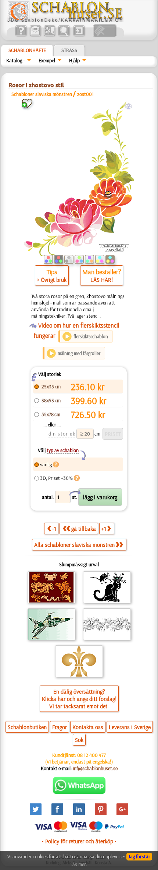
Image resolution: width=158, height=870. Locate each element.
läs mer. (79, 864)
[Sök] (64, 35)
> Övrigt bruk (52, 279)
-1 (54, 528)
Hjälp (74, 60)
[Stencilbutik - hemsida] (65, 20)
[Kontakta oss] (35, 35)
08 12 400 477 (91, 755)
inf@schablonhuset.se (95, 768)
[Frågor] (21, 35)
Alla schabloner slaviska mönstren (74, 544)
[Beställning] (49, 35)
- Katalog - (14, 60)
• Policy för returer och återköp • (79, 841)
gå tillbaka (83, 528)
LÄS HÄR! (101, 279)
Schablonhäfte (27, 50)
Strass (69, 50)
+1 (103, 528)
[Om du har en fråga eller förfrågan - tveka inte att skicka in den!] (79, 792)
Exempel (47, 60)
